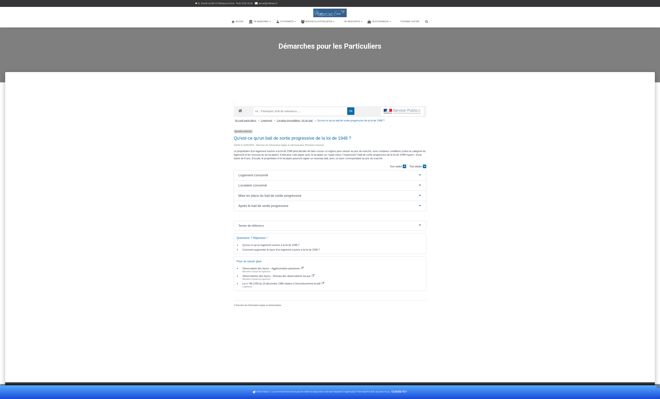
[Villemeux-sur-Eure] (330, 13)
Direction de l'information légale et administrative (258, 305)
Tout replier (396, 166)
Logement (267, 120)
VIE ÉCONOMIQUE (380, 21)
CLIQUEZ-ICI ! (399, 391)
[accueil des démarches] (240, 110)
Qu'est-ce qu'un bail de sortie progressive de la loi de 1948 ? (350, 120)
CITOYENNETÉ (287, 21)
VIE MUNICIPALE (261, 21)
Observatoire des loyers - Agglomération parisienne (271, 268)
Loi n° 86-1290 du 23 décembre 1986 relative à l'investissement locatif (281, 283)
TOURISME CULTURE (409, 21)
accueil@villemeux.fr (268, 3)
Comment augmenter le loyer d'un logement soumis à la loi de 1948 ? (281, 249)
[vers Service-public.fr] (402, 111)
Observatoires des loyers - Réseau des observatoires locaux (276, 275)
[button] (330, 175)
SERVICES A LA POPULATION (319, 21)
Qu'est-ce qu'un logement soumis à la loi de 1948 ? (270, 245)
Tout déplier (416, 166)
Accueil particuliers (246, 120)
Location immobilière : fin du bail (295, 120)
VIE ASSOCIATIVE (352, 21)
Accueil (239, 21)
